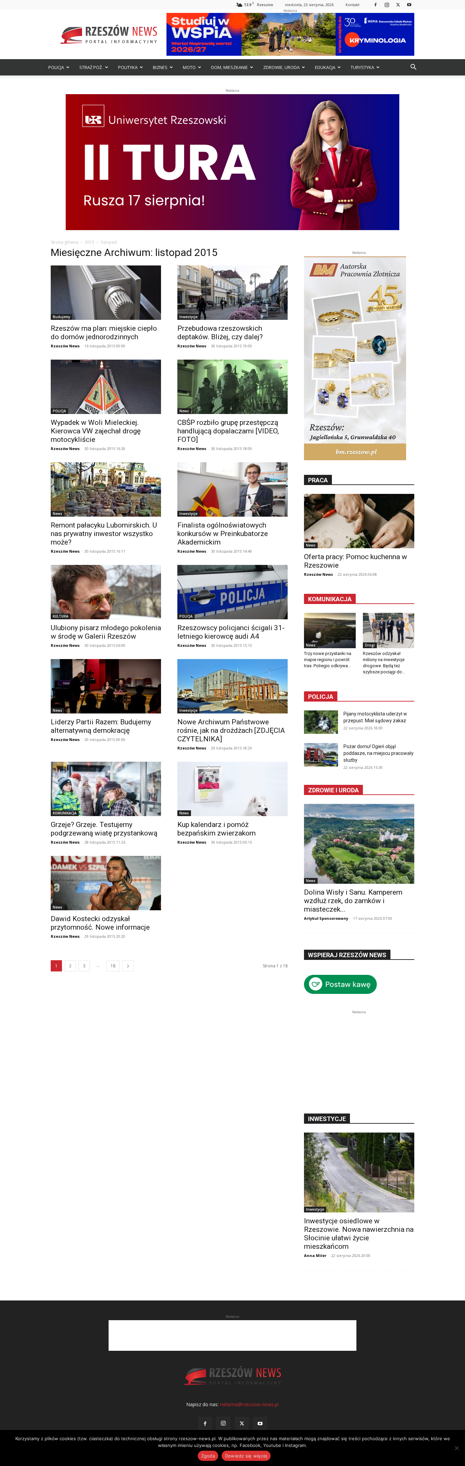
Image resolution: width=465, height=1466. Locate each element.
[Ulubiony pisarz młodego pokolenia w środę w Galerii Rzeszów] (106, 592)
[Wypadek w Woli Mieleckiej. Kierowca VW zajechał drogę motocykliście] (106, 387)
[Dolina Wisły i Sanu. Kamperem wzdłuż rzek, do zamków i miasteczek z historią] (359, 844)
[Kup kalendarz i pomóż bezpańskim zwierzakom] (232, 789)
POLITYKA (128, 67)
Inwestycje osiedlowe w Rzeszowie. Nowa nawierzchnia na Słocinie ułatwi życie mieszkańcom (359, 1234)
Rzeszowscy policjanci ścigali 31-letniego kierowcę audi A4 (231, 632)
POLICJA (56, 67)
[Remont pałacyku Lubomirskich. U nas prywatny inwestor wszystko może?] (106, 489)
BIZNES (160, 67)
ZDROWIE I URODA (333, 790)
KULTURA (60, 616)
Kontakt (352, 4)
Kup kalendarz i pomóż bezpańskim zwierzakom (216, 829)
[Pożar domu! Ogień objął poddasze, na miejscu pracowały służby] (321, 754)
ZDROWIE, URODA (281, 67)
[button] (413, 68)
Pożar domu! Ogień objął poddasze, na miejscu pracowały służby (378, 753)
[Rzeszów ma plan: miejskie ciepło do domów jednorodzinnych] (106, 292)
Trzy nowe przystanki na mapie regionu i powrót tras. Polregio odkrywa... (327, 659)
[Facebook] (375, 4)
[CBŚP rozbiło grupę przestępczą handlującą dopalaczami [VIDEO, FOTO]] (232, 387)
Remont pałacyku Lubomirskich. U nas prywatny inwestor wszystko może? (104, 533)
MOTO (189, 67)
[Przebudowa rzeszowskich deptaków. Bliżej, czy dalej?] (232, 292)
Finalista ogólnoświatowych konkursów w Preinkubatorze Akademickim (222, 533)
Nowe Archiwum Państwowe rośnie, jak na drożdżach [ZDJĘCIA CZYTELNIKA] (231, 730)
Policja (320, 696)
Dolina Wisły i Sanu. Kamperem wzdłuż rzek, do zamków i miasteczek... (353, 900)
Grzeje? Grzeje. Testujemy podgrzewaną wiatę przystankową (104, 829)
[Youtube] (409, 4)
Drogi (370, 645)
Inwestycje (188, 316)
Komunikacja (330, 599)
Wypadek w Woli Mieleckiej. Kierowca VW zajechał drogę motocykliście (96, 431)
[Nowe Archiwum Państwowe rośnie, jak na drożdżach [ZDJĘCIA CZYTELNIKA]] (232, 686)
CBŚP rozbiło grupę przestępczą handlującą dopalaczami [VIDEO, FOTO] (228, 431)
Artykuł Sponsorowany (326, 918)
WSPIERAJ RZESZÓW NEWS (347, 955)
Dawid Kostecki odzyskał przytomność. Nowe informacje (100, 923)
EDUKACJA (325, 67)
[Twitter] (398, 4)
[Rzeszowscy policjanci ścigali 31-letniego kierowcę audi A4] (232, 592)
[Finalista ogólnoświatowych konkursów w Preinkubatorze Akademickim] (232, 489)
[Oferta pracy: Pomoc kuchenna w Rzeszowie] (359, 521)
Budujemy (61, 316)
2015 (89, 242)
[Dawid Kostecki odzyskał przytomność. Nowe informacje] (106, 883)
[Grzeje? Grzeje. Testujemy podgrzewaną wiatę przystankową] (106, 789)
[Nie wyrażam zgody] (456, 1448)
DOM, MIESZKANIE (229, 67)
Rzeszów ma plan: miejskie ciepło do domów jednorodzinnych (104, 332)
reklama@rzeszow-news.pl (249, 1404)
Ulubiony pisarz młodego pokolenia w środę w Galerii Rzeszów (106, 632)
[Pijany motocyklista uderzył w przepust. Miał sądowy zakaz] (321, 722)
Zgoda (208, 1456)
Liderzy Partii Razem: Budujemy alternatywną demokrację (101, 726)
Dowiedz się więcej (246, 1456)
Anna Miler (315, 1255)
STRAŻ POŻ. (91, 67)
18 (113, 966)
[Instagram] (387, 4)
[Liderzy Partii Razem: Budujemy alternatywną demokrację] (106, 686)
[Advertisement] (359, 1058)
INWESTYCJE (327, 1118)
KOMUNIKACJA (65, 813)
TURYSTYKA (362, 67)
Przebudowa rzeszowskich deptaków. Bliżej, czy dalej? (220, 332)
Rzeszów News (65, 345)
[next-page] (128, 965)
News (184, 411)
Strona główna (64, 242)
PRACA (318, 480)
